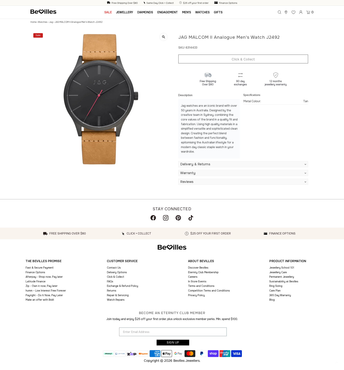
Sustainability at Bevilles (283, 281)
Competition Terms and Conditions (209, 290)
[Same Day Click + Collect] (145, 3)
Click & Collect (243, 59)
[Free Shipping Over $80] (109, 3)
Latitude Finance (36, 281)
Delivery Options (117, 272)
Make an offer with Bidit (40, 299)
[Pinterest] (178, 217)
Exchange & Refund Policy (122, 286)
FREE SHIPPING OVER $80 (67, 233)
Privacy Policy (196, 295)
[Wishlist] (293, 12)
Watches (42, 22)
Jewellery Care (278, 272)
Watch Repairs (116, 299)
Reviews (187, 182)
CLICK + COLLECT (139, 233)
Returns (111, 290)
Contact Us (114, 267)
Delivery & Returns (195, 164)
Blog (272, 299)
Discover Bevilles (198, 267)
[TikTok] (191, 217)
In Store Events (197, 281)
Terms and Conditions (201, 286)
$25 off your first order (196, 3)
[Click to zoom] (163, 37)
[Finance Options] (216, 3)
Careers (192, 276)
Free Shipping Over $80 (125, 3)
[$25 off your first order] (181, 3)
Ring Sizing (275, 286)
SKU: (181, 47)
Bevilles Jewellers (186, 361)
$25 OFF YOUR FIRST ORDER (210, 233)
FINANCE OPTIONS (282, 233)
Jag (51, 22)
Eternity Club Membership (203, 272)
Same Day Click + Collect (160, 3)
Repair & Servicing (118, 295)
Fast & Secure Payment (40, 267)
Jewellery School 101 (281, 267)
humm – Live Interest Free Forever (46, 290)
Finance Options (228, 3)
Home (33, 22)
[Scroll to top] (336, 362)
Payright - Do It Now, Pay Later (44, 295)
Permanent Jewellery (281, 276)
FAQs (110, 281)
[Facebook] (153, 217)
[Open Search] (279, 12)
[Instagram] (165, 217)
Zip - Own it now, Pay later (42, 286)
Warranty (187, 173)
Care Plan (275, 290)
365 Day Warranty (280, 295)
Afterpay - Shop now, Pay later (44, 276)
